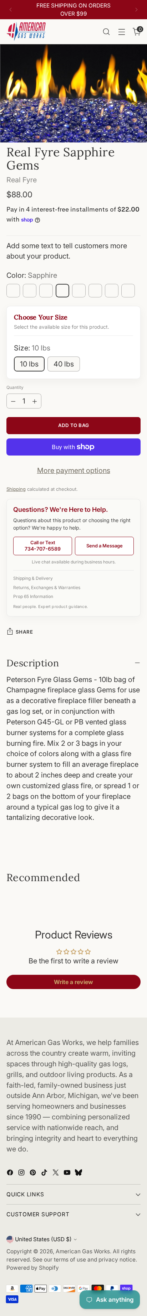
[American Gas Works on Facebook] (10, 1174)
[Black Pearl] (128, 290)
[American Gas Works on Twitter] (56, 1174)
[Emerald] (79, 290)
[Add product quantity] (34, 401)
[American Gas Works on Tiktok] (45, 1174)
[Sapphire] (62, 290)
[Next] (136, 9)
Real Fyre (21, 180)
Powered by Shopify (32, 1267)
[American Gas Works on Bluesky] (79, 1174)
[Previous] (11, 9)
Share (24, 632)
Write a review (73, 981)
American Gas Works (83, 1251)
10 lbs (29, 364)
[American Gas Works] (26, 31)
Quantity (15, 387)
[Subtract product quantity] (13, 401)
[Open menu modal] (121, 32)
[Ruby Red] (46, 290)
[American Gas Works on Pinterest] (33, 1174)
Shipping (16, 489)
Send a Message (104, 545)
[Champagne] (95, 290)
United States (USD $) (43, 1239)
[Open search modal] (106, 32)
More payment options (73, 470)
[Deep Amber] (111, 290)
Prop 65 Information (33, 596)
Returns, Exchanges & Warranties (46, 587)
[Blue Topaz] (13, 290)
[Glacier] (29, 290)
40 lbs (64, 364)
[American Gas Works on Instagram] (22, 1174)
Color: (31, 275)
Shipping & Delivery (33, 578)
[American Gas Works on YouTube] (68, 1174)
